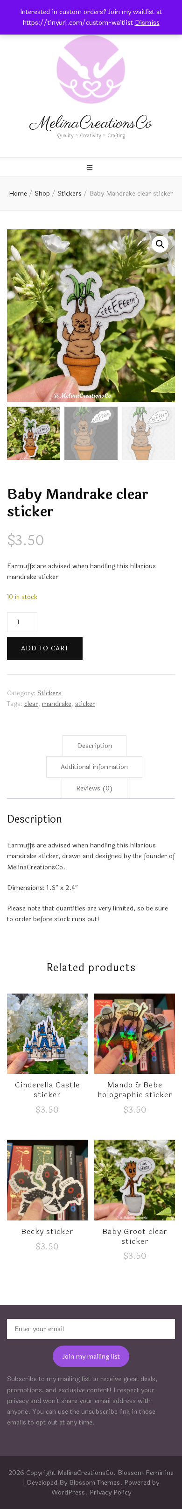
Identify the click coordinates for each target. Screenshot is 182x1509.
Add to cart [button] (47, 1040)
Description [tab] (94, 746)
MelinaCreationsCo (91, 124)
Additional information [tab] (94, 767)
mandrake (56, 704)
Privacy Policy (110, 1492)
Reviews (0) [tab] (94, 788)
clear (31, 704)
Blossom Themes (94, 1483)
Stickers (49, 693)
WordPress (68, 1492)
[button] (160, 244)
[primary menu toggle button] (91, 167)
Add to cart (45, 648)
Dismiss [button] (147, 23)
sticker (85, 704)
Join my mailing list (91, 1356)
